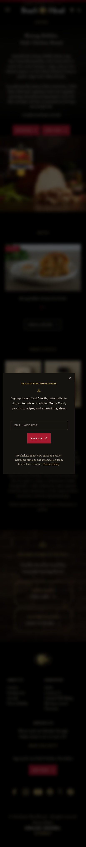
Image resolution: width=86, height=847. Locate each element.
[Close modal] (70, 378)
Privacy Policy (51, 464)
